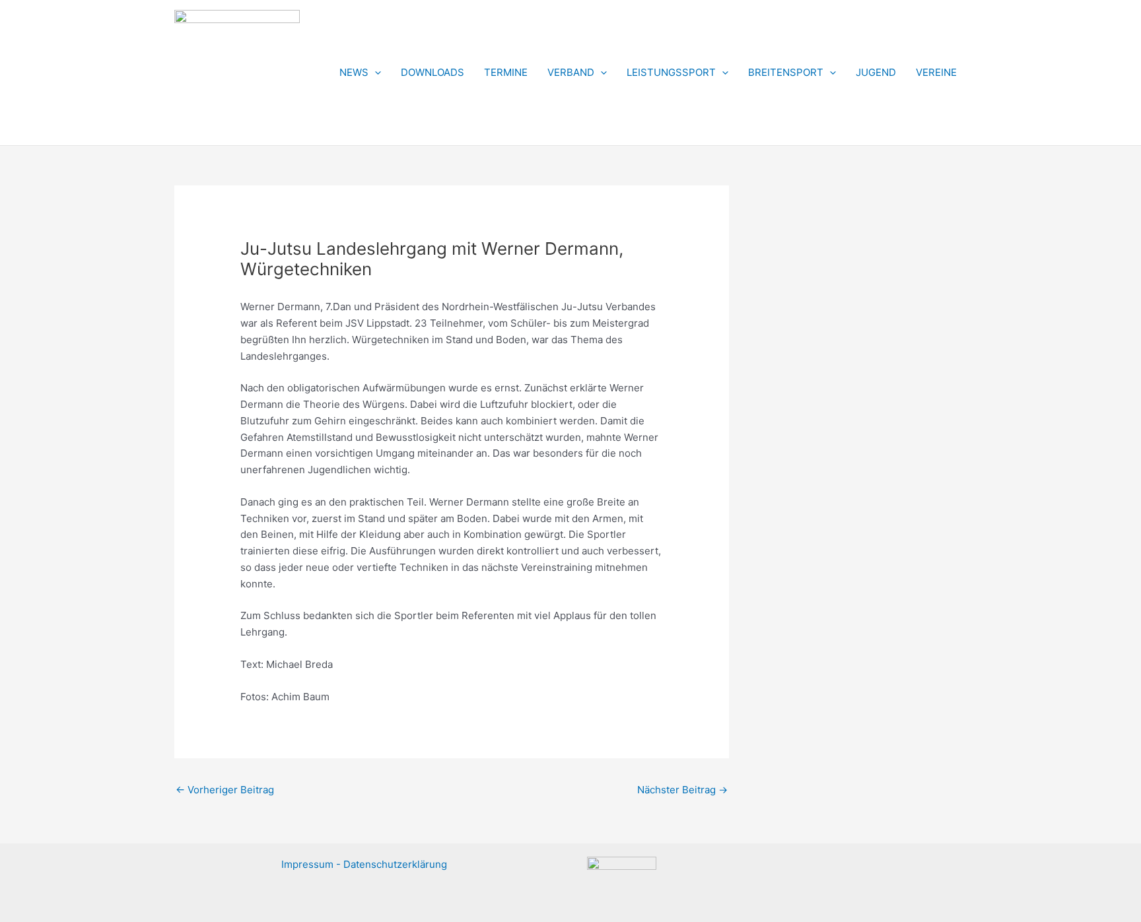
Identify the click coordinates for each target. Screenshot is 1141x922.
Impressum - (312, 864)
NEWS (353, 72)
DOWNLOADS (432, 72)
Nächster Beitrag (682, 789)
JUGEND (876, 72)
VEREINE (936, 72)
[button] (374, 72)
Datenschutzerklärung (395, 864)
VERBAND (570, 72)
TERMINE (506, 72)
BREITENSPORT (785, 72)
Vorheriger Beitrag (225, 789)
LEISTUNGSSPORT (671, 72)
